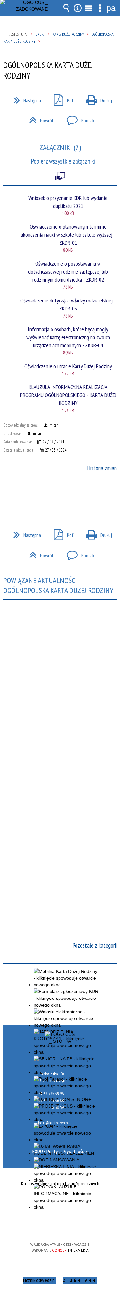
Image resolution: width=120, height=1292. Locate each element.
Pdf (61, 98)
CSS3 (59, 1226)
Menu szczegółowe (100, 8)
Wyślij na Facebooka (48, 494)
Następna (24, 98)
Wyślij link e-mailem (71, 494)
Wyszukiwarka (66, 8)
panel (111, 8)
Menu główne (89, 8)
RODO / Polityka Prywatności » (60, 1151)
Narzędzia (78, 8)
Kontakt (78, 118)
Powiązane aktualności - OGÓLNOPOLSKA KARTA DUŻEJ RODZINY (58, 585)
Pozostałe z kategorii (94, 945)
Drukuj (96, 98)
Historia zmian (102, 468)
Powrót (39, 118)
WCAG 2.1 (80, 1226)
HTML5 (49, 1226)
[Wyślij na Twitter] (59, 494)
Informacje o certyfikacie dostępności (60, 1203)
